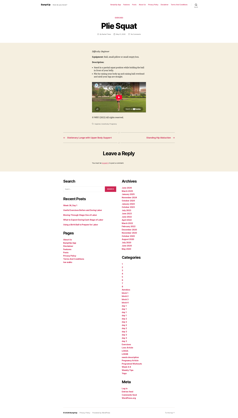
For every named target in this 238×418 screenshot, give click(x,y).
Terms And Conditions (179, 5)
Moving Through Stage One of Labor (80, 215)
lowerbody (105, 124)
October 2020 (128, 236)
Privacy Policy (153, 5)
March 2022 (127, 223)
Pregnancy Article (130, 360)
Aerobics (126, 290)
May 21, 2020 (121, 34)
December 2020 (129, 230)
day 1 (124, 306)
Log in (124, 388)
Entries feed (127, 391)
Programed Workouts (132, 364)
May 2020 (126, 249)
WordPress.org (129, 398)
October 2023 (128, 207)
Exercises (119, 17)
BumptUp (45, 5)
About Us (142, 5)
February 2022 (128, 226)
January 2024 (128, 204)
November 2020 (129, 233)
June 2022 (127, 217)
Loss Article (127, 347)
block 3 (125, 299)
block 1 (125, 293)
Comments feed (129, 395)
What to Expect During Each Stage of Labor (83, 220)
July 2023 (126, 210)
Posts (134, 5)
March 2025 (127, 191)
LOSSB (125, 354)
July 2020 (126, 242)
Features (126, 5)
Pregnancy (113, 124)
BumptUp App (115, 5)
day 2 (124, 319)
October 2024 (128, 201)
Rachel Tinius (106, 34)
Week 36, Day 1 (70, 205)
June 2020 (127, 246)
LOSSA (125, 351)
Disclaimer (164, 5)
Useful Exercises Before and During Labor (82, 210)
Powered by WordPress (101, 413)
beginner (98, 124)
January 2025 (128, 194)
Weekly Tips (127, 370)
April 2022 (127, 220)
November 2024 (129, 197)
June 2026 (127, 188)
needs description (130, 357)
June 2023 (127, 213)
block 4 (125, 302)
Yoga (124, 373)
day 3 (124, 331)
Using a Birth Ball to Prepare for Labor (80, 224)
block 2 (125, 296)
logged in (105, 163)
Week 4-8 (126, 367)
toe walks (67, 262)
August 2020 (128, 239)
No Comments (136, 34)
